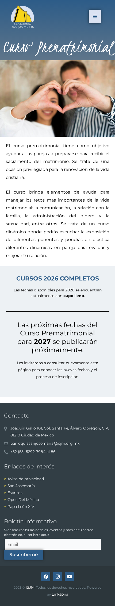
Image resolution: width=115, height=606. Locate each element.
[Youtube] (69, 576)
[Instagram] (57, 576)
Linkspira (60, 594)
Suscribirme (23, 554)
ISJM (30, 587)
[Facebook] (45, 576)
